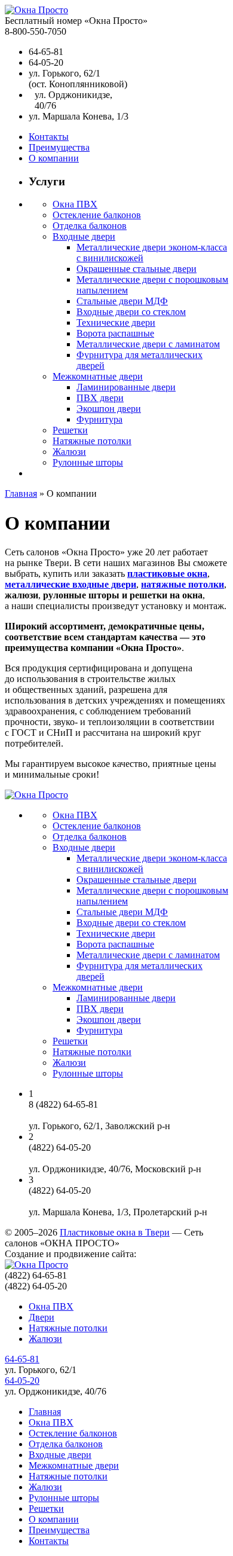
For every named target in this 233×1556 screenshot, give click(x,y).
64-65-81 (22, 1359)
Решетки (70, 430)
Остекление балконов (97, 215)
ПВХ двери (100, 398)
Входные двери (84, 236)
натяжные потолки (182, 584)
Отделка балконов (90, 226)
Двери (41, 1317)
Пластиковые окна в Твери (115, 1232)
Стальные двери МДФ (122, 301)
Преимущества (59, 147)
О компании (54, 158)
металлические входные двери (70, 584)
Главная (21, 493)
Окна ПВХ (75, 204)
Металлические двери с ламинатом (148, 344)
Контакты (49, 137)
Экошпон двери (108, 408)
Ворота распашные (115, 333)
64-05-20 (22, 1380)
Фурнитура (99, 419)
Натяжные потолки (92, 441)
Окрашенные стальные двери (136, 269)
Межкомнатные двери (98, 376)
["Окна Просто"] (36, 10)
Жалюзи (69, 452)
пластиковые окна (167, 573)
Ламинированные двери (126, 387)
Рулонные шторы (88, 462)
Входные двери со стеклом (131, 312)
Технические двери (115, 322)
